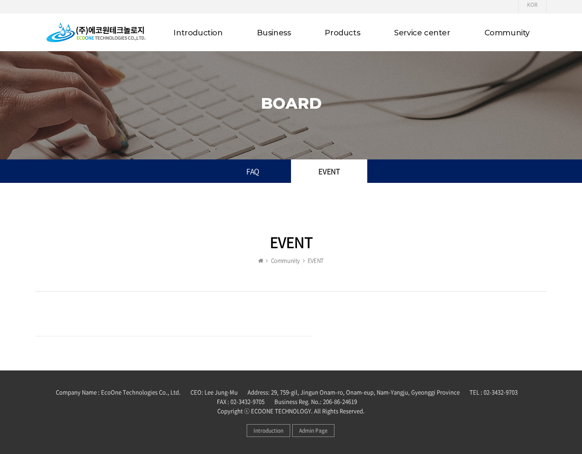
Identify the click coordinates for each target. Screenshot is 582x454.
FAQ (252, 171)
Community (507, 33)
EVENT (329, 171)
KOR (532, 5)
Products (342, 33)
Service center (422, 33)
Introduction (197, 33)
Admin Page (313, 430)
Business (274, 33)
